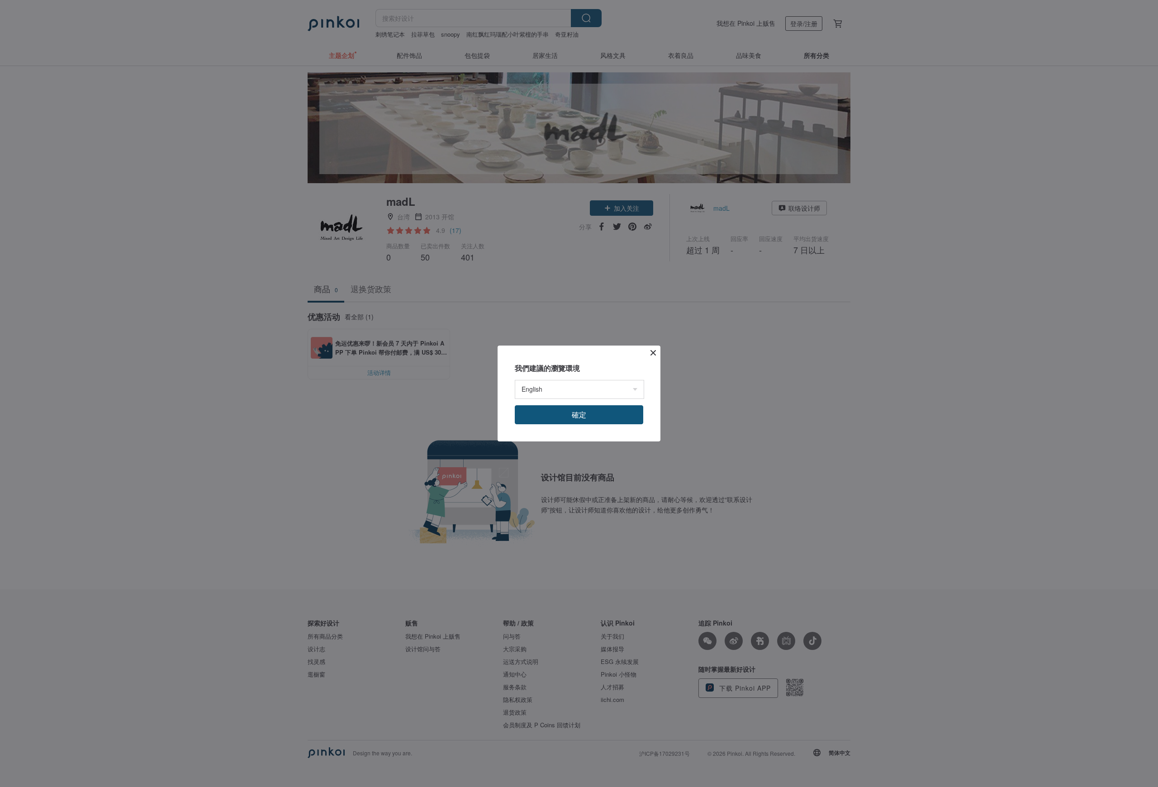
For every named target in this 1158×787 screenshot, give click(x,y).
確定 (579, 414)
